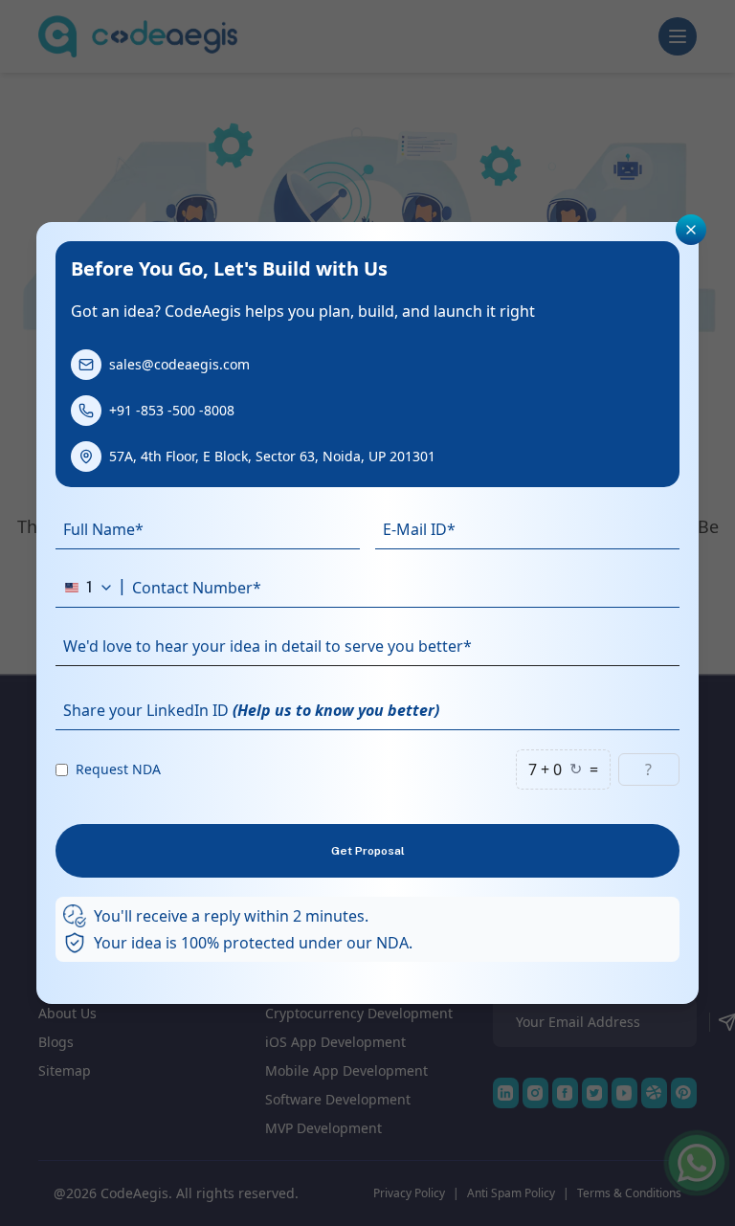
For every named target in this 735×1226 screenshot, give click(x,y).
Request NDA (118, 769)
